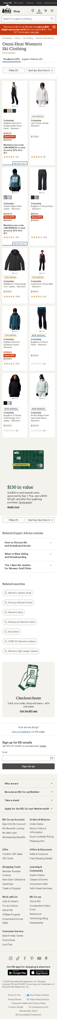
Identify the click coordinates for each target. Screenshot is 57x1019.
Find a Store (8, 940)
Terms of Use (14, 995)
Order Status (36, 823)
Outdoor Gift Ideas (12, 853)
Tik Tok (17, 958)
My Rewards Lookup (13, 828)
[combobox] (28, 18)
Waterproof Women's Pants (21, 622)
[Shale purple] (37, 197)
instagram (10, 958)
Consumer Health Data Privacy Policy (28, 1003)
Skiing (17, 38)
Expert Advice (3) (32, 59)
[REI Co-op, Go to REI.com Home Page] (6, 11)
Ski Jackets (13, 631)
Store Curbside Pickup (42, 836)
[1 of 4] (12, 106)
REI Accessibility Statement (28, 1014)
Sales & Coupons (39, 853)
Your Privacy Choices (39, 995)
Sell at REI (7, 910)
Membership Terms (28, 1011)
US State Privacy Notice (38, 999)
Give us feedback (21, 731)
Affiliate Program (11, 914)
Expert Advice (37, 875)
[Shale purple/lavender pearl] (10, 197)
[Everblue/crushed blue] (5, 197)
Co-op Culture (10, 905)
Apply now (13, 507)
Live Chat (7, 944)
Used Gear (7, 883)
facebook (25, 958)
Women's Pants (15, 612)
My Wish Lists (9, 832)
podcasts (46, 958)
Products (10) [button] (12, 59)
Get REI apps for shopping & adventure (28, 966)
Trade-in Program (11, 888)
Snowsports (7, 38)
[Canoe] (10, 111)
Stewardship (36, 922)
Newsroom (36, 913)
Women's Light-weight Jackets (23, 651)
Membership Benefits (13, 837)
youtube (39, 958)
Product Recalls (16, 1007)
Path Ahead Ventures (41, 888)
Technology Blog (39, 918)
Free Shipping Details (41, 858)
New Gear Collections (13, 879)
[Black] (5, 111)
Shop (16, 11)
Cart (46, 11)
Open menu (52, 11)
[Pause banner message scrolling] (54, 27)
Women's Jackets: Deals (19, 593)
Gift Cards (7, 858)
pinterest (32, 958)
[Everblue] (14, 111)
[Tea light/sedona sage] (10, 403)
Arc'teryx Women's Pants (20, 602)
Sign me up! (28, 766)
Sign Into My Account (14, 823)
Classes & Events (39, 879)
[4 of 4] (17, 106)
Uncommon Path (39, 883)
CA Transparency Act (38, 1007)
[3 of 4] (15, 106)
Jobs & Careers (10, 901)
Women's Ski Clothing (45, 38)
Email (4, 752)
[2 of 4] (14, 106)
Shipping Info (37, 841)
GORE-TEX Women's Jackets (22, 641)
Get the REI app (28, 711)
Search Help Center (12, 935)
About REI (35, 901)
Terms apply (25, 502)
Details (43, 746)
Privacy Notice (14, 999)
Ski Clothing (28, 38)
